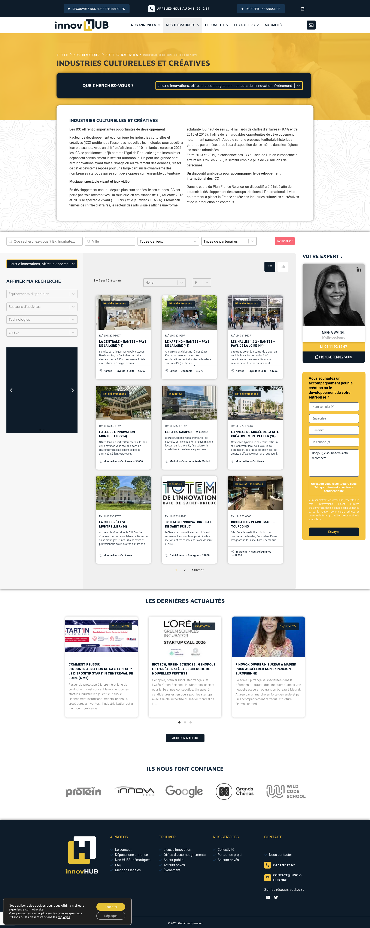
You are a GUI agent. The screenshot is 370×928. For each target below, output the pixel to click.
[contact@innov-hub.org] (267, 877)
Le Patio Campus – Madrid (186, 432)
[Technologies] (42, 319)
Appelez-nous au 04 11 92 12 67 (183, 8)
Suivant (198, 570)
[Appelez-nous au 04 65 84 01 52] (151, 8)
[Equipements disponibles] (42, 294)
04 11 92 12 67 (335, 347)
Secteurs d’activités (122, 55)
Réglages (110, 916)
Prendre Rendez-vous (335, 357)
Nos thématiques (86, 55)
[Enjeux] (42, 332)
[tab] (269, 267)
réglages (64, 917)
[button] (11, 390)
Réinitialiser (284, 241)
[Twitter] (276, 897)
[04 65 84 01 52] (267, 865)
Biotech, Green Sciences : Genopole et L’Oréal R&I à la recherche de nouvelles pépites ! (183, 668)
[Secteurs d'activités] (42, 307)
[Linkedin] (302, 9)
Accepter (110, 907)
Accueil (62, 55)
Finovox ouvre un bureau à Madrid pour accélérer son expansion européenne (266, 668)
